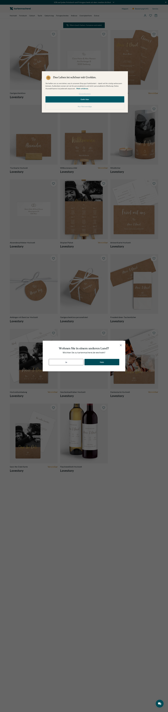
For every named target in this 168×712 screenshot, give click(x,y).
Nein (102, 362)
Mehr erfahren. (82, 88)
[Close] (120, 345)
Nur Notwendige (85, 106)
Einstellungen (85, 94)
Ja (66, 362)
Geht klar (85, 99)
